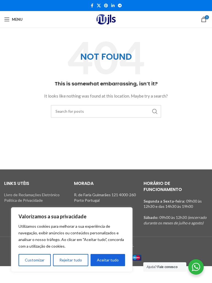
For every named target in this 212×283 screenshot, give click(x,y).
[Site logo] (106, 19)
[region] (71, 239)
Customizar (34, 260)
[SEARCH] (155, 111)
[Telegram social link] (119, 5)
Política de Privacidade (23, 200)
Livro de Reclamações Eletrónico (32, 194)
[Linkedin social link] (113, 5)
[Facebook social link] (92, 5)
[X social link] (98, 5)
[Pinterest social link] (106, 5)
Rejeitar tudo (70, 260)
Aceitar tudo (108, 260)
